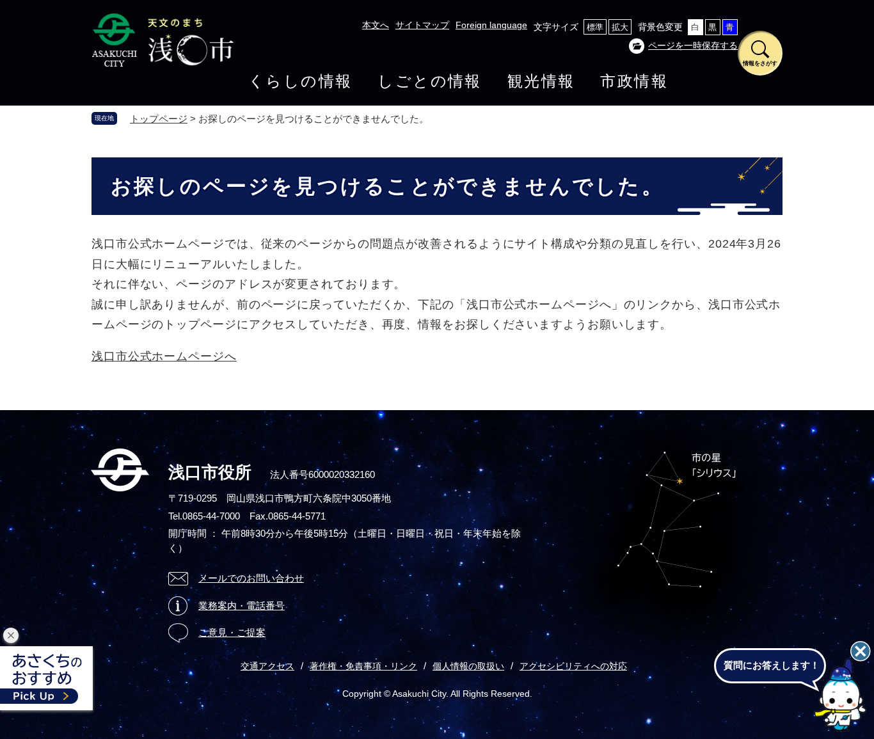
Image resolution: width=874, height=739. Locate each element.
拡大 (620, 27)
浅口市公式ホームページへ (164, 356)
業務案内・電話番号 (241, 605)
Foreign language (491, 25)
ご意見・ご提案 (232, 632)
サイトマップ (422, 25)
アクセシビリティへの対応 (573, 666)
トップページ (158, 118)
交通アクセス (267, 666)
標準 (595, 27)
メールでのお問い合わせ (251, 578)
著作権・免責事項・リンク (363, 666)
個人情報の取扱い (468, 666)
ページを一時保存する (693, 45)
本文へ (375, 25)
